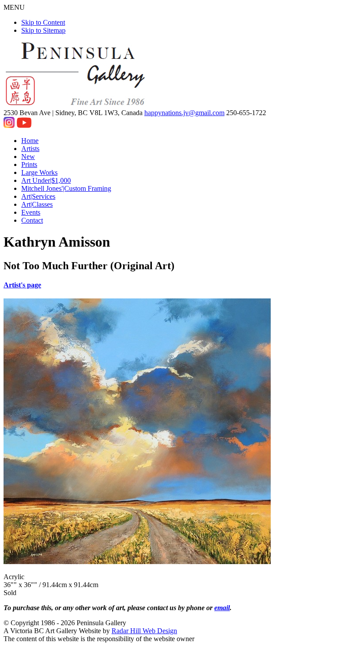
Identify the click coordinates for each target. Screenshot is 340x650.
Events (30, 212)
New (28, 156)
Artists (30, 148)
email (222, 607)
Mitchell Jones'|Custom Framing (66, 188)
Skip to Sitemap (43, 30)
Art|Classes (37, 204)
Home (30, 140)
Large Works (39, 172)
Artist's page (22, 285)
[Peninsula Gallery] (76, 104)
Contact (32, 220)
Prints (29, 164)
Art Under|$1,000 (46, 180)
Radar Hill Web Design (144, 631)
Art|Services (38, 196)
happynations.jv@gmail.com (184, 112)
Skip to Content (43, 22)
